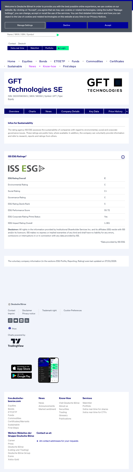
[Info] (123, 157)
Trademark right (49, 310)
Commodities (94, 61)
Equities (27, 61)
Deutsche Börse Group (19, 453)
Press (11, 443)
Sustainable (15, 66)
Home (11, 61)
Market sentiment (47, 409)
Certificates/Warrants (18, 421)
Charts (32, 111)
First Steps (13, 427)
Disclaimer (27, 310)
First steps (69, 66)
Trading (63, 412)
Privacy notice (28, 313)
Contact (12, 43)
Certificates (117, 61)
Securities (64, 409)
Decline (66, 25)
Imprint (11, 313)
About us (63, 406)
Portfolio (49, 48)
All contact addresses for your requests (57, 440)
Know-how (49, 66)
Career (11, 440)
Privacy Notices (98, 16)
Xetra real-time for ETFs (95, 412)
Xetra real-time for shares (95, 409)
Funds (75, 61)
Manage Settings (25, 25)
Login (63, 48)
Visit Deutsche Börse (69, 402)
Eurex (11, 456)
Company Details (70, 111)
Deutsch (22, 43)
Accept (108, 25)
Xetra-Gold (13, 459)
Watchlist (34, 48)
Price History (115, 111)
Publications (65, 418)
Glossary (63, 415)
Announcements (47, 406)
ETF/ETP (59, 61)
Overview (14, 111)
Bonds (43, 61)
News (32, 66)
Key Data (94, 111)
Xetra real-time (17, 48)
